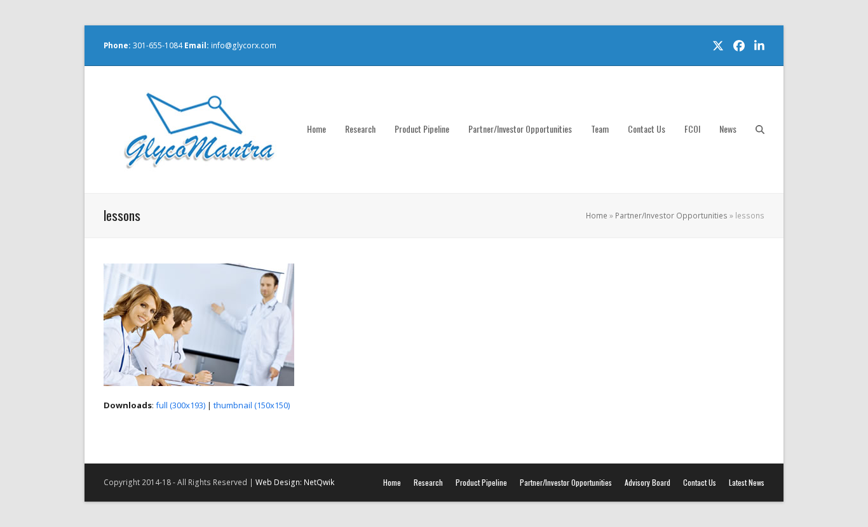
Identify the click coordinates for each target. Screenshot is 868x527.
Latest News (746, 482)
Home (596, 215)
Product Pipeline (481, 482)
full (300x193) (180, 405)
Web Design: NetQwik (294, 482)
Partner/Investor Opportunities (671, 215)
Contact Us (699, 482)
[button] (760, 129)
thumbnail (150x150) (252, 405)
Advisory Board (647, 482)
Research (428, 482)
